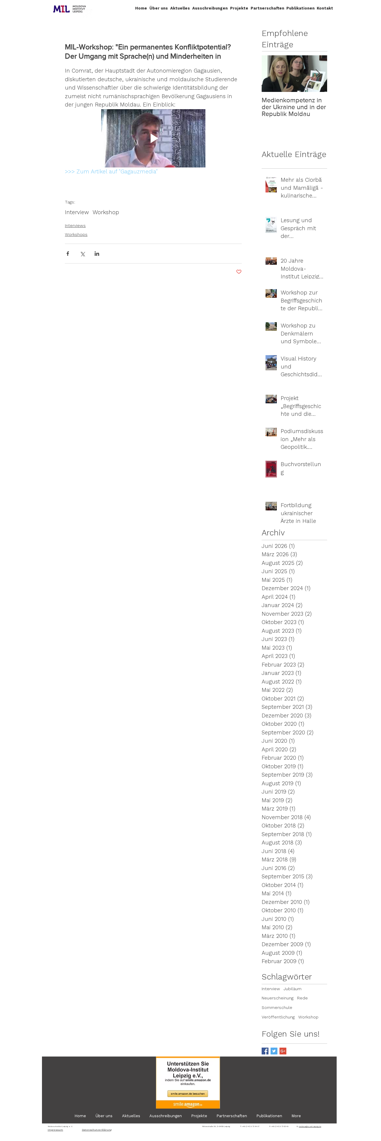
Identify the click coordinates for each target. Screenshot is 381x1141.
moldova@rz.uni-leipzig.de (310, 1126)
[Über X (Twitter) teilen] (82, 253)
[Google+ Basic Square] (282, 1051)
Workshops (76, 234)
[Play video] (153, 138)
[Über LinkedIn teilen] (97, 253)
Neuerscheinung (277, 998)
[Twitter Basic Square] (274, 1051)
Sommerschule (277, 1007)
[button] (158, 8)
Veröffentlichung (278, 1017)
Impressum (55, 1130)
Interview (77, 212)
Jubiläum (293, 988)
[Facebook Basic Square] (265, 1051)
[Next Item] (317, 73)
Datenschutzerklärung (97, 1130)
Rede (302, 998)
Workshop (106, 212)
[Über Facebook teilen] (68, 253)
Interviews (75, 225)
